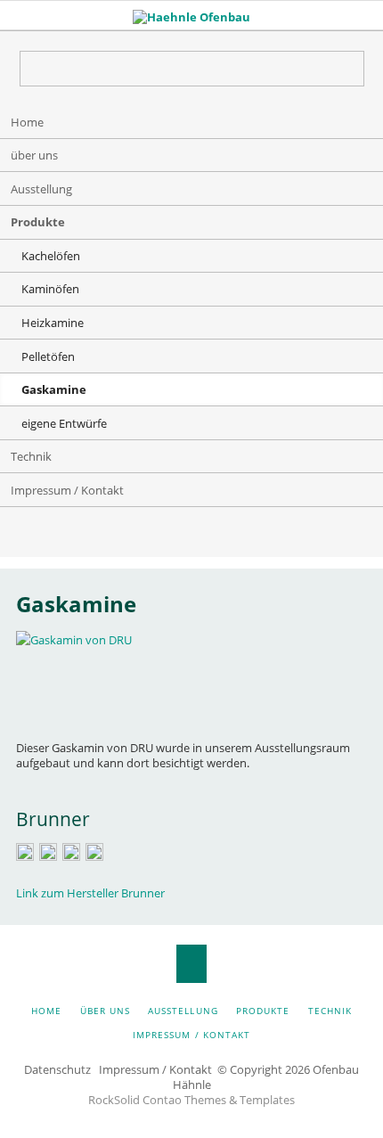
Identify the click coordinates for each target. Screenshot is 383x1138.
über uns (34, 155)
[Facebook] (227, 535)
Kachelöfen (50, 256)
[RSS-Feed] (263, 535)
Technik (31, 456)
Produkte (38, 222)
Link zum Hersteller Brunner (90, 893)
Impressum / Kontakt (67, 490)
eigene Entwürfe (64, 423)
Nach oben (192, 964)
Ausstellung (41, 189)
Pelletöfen (48, 356)
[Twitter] (119, 535)
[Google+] (191, 535)
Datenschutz (57, 1069)
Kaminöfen (50, 289)
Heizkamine (52, 323)
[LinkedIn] (155, 535)
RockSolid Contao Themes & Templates (191, 1100)
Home (27, 122)
